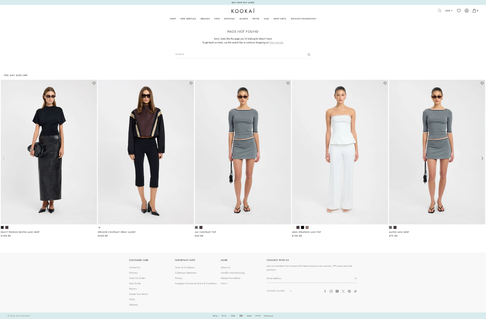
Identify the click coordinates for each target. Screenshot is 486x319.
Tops (217, 18)
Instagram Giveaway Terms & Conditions (196, 283)
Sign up (355, 278)
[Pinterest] (349, 291)
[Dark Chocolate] (6, 227)
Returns (133, 288)
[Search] (309, 54)
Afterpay (133, 304)
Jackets (243, 18)
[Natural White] (293, 227)
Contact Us (134, 267)
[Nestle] (307, 227)
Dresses (205, 18)
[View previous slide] (3, 158)
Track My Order (137, 278)
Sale (266, 18)
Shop (173, 18)
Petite (256, 18)
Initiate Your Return (138, 294)
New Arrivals (188, 18)
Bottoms (229, 18)
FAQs (132, 299)
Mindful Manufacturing (233, 272)
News (224, 283)
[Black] (2, 227)
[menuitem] (188, 18)
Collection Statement (185, 272)
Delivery (133, 272)
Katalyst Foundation (303, 18)
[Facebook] (325, 291)
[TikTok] (355, 291)
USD (447, 10)
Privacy (178, 278)
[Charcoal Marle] (196, 227)
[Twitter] (343, 291)
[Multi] (99, 227)
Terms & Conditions (185, 267)
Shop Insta (280, 18)
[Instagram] (331, 291)
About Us (225, 267)
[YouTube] (337, 291)
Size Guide (135, 283)
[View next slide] (482, 158)
